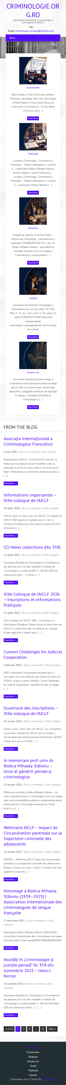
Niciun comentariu (28, 452)
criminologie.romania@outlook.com (34, 30)
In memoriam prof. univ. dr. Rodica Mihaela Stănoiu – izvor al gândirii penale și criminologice (29, 769)
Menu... (13, 38)
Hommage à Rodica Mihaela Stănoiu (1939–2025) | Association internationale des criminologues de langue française (33, 902)
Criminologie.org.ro (33, 10)
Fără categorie (48, 452)
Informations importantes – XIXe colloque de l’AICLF (30, 497)
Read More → (11, 483)
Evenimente (33, 87)
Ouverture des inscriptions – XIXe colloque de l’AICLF (31, 710)
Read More (33, 118)
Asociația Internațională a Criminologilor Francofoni (28, 441)
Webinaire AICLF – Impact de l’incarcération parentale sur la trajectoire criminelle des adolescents (33, 836)
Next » (52, 1029)
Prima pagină (33, 1047)
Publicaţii (33, 153)
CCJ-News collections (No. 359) (32, 547)
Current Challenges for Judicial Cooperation (33, 654)
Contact (33, 298)
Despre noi (33, 372)
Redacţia (33, 228)
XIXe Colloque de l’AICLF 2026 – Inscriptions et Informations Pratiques (32, 599)
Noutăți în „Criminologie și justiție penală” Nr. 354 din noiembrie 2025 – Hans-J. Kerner (29, 968)
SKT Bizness (49, 1079)
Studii (33, 1066)
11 (43, 1029)
